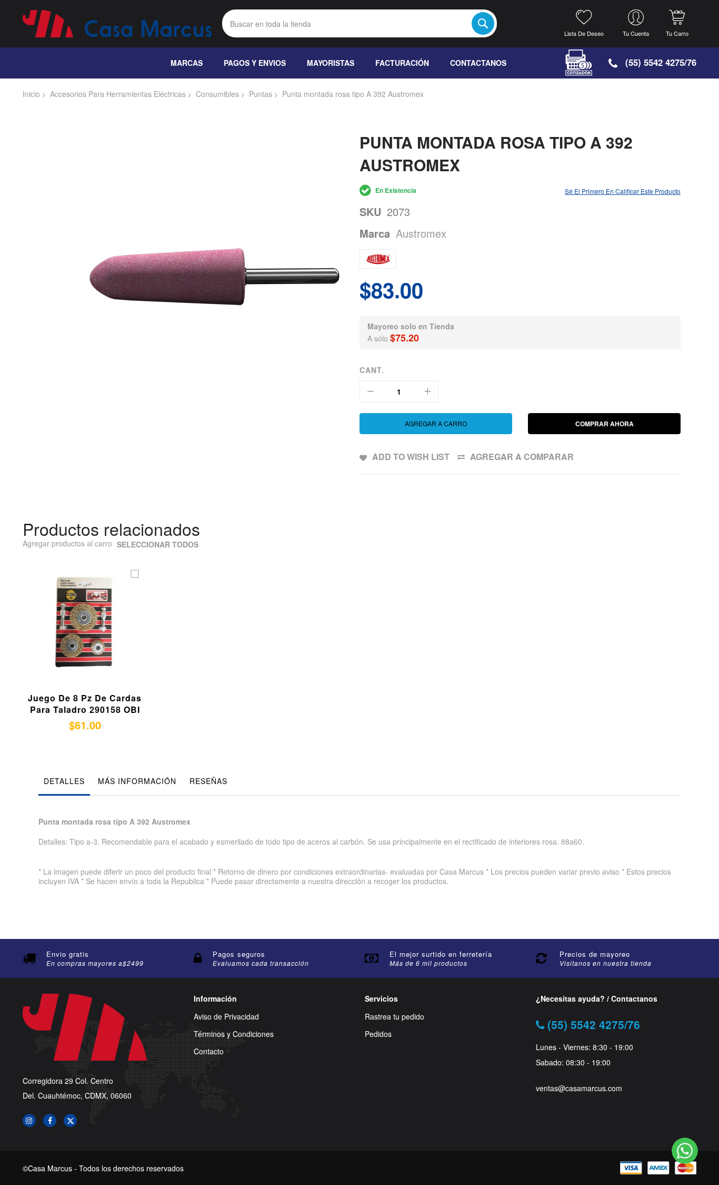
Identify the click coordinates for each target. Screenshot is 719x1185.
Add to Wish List (411, 457)
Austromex (421, 233)
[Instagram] (29, 1120)
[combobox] (359, 23)
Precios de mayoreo (595, 954)
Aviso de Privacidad (226, 1017)
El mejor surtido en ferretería (441, 954)
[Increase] (427, 391)
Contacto (209, 1051)
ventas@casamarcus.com (579, 1088)
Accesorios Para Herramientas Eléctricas (118, 94)
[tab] (64, 783)
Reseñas (208, 781)
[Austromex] (377, 259)
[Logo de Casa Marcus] (117, 23)
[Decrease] (370, 391)
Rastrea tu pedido (394, 1017)
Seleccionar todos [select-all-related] (157, 545)
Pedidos (378, 1034)
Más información (137, 781)
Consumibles (217, 94)
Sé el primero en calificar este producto (623, 191)
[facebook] (49, 1120)
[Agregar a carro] (69, 634)
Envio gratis (67, 954)
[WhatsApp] (685, 1151)
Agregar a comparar (522, 457)
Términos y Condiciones (234, 1034)
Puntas (260, 94)
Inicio (31, 94)
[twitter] (70, 1120)
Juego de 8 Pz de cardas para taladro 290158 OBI (85, 704)
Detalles (64, 781)
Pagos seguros (239, 954)
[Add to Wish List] (94, 634)
